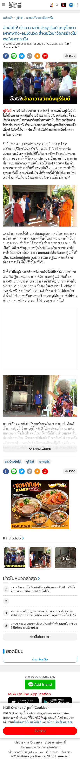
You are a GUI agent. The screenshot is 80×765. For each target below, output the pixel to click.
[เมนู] (3, 4)
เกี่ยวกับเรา (52, 752)
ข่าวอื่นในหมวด (40, 636)
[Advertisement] (40, 339)
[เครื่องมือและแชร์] (78, 5)
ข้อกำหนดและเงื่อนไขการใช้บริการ (40, 747)
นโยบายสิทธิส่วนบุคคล (60, 722)
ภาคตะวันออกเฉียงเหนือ (40, 17)
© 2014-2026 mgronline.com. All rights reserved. (40, 756)
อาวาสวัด (44, 461)
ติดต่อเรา (66, 752)
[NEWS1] (63, 5)
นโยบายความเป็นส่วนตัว (28, 742)
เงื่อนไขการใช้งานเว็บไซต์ (27, 722)
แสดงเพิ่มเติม (41, 448)
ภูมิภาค (19, 17)
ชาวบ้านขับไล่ (13, 461)
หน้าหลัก (8, 17)
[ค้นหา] (57, 5)
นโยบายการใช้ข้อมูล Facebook (25, 752)
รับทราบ (40, 730)
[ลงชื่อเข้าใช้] (71, 5)
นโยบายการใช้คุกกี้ (55, 742)
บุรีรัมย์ (30, 461)
